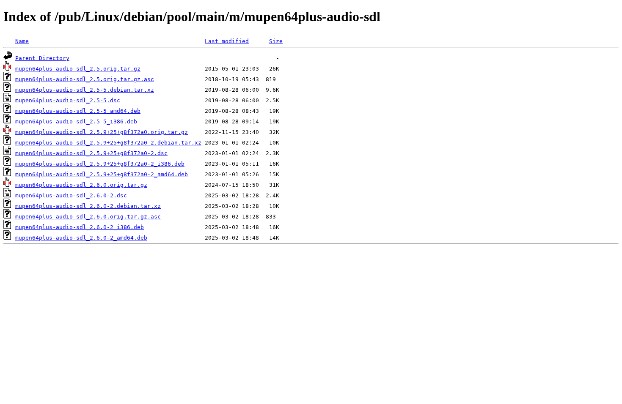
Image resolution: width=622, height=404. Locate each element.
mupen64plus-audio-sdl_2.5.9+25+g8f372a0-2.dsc (91, 153)
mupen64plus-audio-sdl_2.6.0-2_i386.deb (79, 227)
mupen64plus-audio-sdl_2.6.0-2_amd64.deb (81, 238)
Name (22, 41)
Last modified (227, 41)
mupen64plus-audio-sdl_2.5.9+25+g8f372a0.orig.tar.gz (101, 132)
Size (276, 41)
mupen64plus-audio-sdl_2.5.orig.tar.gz (77, 69)
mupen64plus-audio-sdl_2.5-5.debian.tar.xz (84, 90)
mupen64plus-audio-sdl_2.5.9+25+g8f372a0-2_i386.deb (99, 164)
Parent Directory (42, 58)
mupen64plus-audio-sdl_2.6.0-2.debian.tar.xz (88, 206)
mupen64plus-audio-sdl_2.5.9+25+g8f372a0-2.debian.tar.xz (108, 142)
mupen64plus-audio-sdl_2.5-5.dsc (67, 100)
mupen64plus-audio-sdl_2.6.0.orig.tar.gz (81, 185)
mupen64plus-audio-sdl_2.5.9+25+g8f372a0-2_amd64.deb (101, 174)
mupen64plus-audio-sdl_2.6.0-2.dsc (71, 195)
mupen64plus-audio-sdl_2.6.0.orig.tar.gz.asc (88, 216)
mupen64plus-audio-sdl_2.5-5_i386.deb (76, 121)
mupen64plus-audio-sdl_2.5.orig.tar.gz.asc (84, 79)
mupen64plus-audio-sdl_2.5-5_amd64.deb (77, 111)
